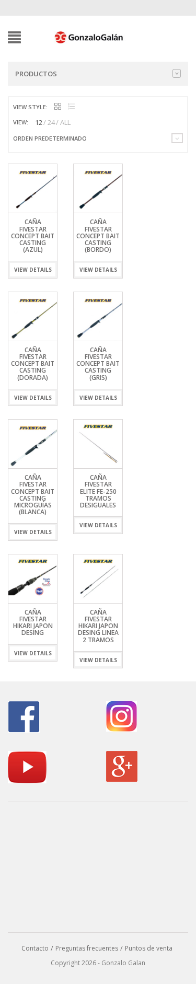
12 (38, 122)
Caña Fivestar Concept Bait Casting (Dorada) (32, 363)
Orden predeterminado (50, 138)
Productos (36, 73)
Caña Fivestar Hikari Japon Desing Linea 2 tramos (98, 626)
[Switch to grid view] (57, 106)
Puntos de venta (148, 948)
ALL (65, 122)
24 (51, 122)
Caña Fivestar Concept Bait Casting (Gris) (98, 363)
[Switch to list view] (71, 106)
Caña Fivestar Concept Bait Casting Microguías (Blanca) (32, 494)
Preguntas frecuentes (86, 948)
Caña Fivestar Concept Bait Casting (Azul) (32, 235)
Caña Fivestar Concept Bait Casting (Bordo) (98, 235)
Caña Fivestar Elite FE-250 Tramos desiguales (98, 491)
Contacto (35, 948)
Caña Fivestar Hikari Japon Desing (33, 623)
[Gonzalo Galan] (89, 36)
